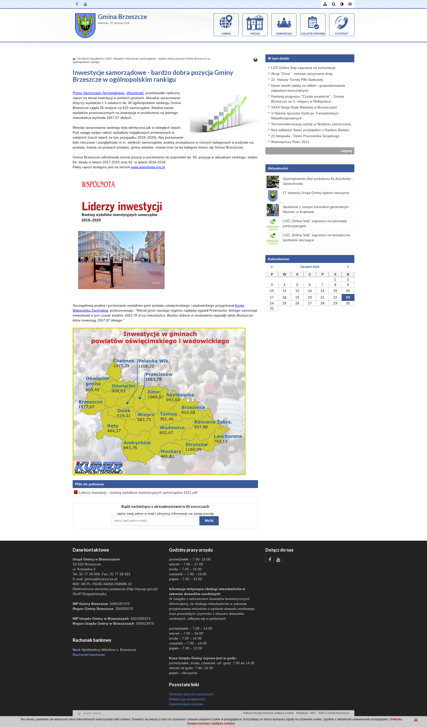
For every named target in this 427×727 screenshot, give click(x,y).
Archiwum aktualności (91, 58)
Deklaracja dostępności (187, 699)
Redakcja (302, 712)
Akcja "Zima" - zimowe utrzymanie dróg (301, 74)
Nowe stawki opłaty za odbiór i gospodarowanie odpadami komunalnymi (308, 88)
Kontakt (341, 33)
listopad (118, 58)
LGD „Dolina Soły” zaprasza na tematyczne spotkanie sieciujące (316, 237)
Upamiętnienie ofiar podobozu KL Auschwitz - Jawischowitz (318, 181)
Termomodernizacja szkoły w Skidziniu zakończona (311, 124)
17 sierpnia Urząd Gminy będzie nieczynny (316, 193)
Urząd (255, 33)
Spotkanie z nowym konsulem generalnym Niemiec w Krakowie (316, 209)
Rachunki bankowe (89, 655)
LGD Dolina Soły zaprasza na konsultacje (303, 68)
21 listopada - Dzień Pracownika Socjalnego (305, 136)
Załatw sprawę (313, 33)
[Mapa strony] (325, 4)
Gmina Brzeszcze (122, 17)
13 (310, 291)
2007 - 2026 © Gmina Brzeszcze (329, 712)
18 (284, 297)
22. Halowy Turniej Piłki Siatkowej (297, 80)
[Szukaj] (333, 4)
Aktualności (278, 168)
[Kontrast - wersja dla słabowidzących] (342, 4)
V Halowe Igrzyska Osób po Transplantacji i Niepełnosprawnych (305, 115)
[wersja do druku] (255, 59)
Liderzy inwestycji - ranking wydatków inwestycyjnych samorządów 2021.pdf (138, 492)
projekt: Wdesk (92, 713)
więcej (346, 151)
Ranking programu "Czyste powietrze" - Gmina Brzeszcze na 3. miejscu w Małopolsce (307, 98)
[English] (350, 4)
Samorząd (284, 33)
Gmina (226, 33)
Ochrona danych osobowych (191, 694)
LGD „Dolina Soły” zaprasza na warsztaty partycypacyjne (315, 223)
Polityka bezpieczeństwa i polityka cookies (268, 712)
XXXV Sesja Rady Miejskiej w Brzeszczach (304, 107)
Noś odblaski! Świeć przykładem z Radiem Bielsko (310, 130)
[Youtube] (85, 4)
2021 (109, 58)
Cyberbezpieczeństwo (186, 704)
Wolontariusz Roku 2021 (290, 142)
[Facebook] (77, 4)
